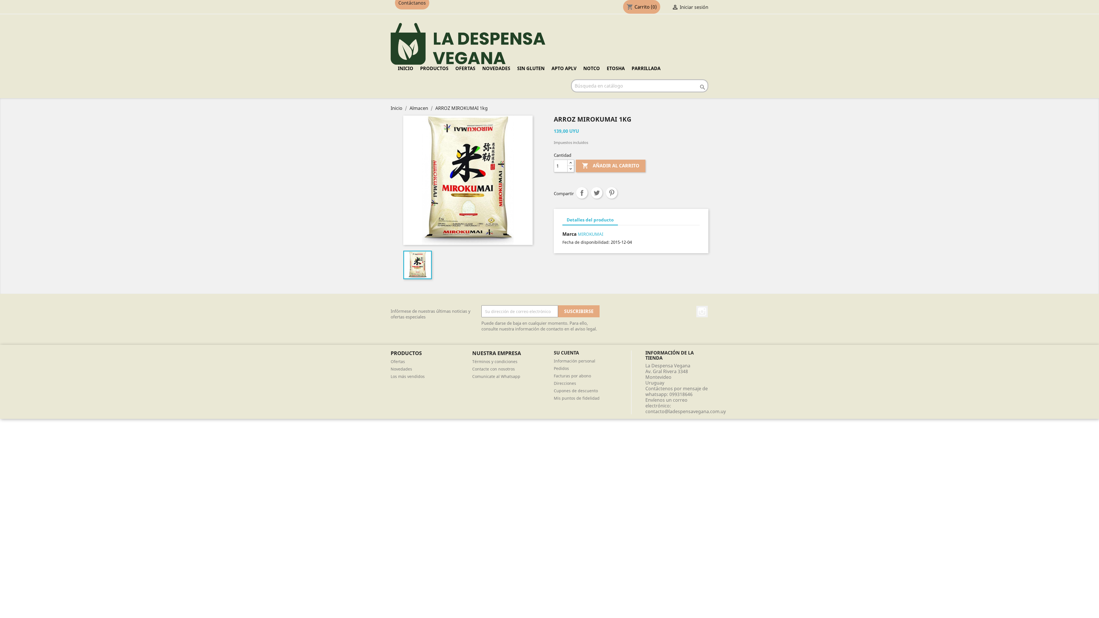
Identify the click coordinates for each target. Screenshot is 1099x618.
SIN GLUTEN (531, 68)
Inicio (405, 68)
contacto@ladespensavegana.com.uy (685, 411)
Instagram (702, 311)
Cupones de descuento (576, 390)
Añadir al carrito (610, 165)
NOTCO (591, 68)
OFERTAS (465, 68)
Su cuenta (566, 353)
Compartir (582, 193)
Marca (569, 234)
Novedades (401, 369)
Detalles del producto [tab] (590, 220)
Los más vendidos (408, 376)
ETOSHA (616, 68)
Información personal (574, 361)
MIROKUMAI (590, 234)
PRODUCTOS (434, 68)
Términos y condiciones (494, 361)
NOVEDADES (496, 68)
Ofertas (398, 361)
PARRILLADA (646, 68)
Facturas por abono (572, 376)
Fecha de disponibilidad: (586, 242)
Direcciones (565, 383)
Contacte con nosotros (493, 369)
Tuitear (596, 193)
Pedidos (561, 368)
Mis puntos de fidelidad (577, 398)
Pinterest (611, 193)
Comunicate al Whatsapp (496, 376)
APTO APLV (564, 68)
